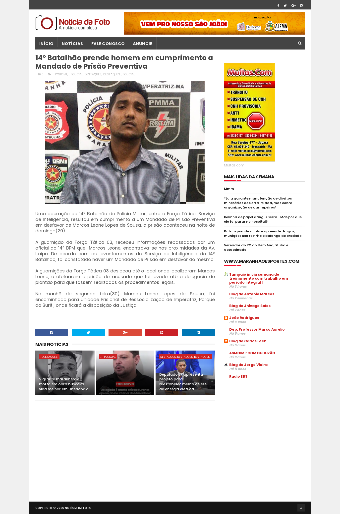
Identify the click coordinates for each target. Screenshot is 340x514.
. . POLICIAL (59, 74)
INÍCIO (46, 44)
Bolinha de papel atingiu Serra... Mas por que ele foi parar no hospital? (263, 219)
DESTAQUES (93, 74)
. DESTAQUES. (49, 357)
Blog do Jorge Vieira (248, 364)
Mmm (229, 188)
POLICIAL (129, 74)
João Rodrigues (244, 317)
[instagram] (302, 5)
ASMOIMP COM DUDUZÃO (252, 353)
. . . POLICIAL (108, 357)
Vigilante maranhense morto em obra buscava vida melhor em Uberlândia (64, 384)
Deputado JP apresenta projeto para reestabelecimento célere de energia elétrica (183, 382)
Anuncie (143, 44)
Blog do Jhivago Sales (250, 305)
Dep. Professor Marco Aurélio (257, 329)
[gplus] (293, 5)
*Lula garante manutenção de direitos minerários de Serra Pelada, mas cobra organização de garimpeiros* (258, 203)
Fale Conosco (108, 44)
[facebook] (278, 5)
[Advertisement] (266, 420)
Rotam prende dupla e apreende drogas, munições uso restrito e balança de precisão (263, 233)
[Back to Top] (301, 508)
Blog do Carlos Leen (248, 341)
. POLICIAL (76, 74)
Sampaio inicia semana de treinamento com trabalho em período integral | (258, 278)
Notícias (72, 44)
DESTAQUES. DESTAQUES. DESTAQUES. (185, 357)
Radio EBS (238, 376)
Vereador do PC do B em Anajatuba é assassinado (256, 247)
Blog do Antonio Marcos (251, 294)
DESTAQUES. (112, 74)
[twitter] (285, 5)
